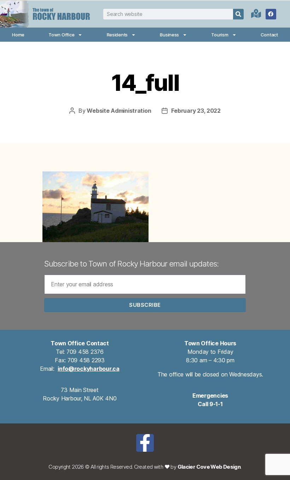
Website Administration (119, 110)
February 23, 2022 (195, 110)
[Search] (238, 14)
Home (18, 34)
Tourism (219, 34)
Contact (269, 34)
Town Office (61, 34)
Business (169, 34)
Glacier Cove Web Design (209, 466)
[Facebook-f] (145, 443)
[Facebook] (271, 14)
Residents (117, 34)
